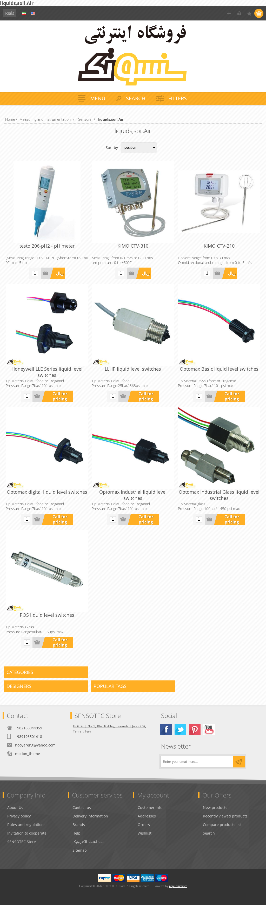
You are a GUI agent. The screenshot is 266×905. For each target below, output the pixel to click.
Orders (144, 824)
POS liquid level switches (47, 615)
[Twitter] (180, 729)
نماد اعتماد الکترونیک (88, 841)
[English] (33, 13)
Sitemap (79, 850)
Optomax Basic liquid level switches (219, 369)
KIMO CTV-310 (132, 246)
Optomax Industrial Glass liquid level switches (219, 495)
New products (215, 807)
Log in (239, 13)
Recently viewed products (225, 816)
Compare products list (222, 824)
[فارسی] (24, 13)
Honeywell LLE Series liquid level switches (47, 372)
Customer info (150, 807)
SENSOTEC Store (21, 841)
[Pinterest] (195, 729)
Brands (78, 824)
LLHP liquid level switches (133, 369)
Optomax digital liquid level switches (47, 492)
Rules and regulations (26, 824)
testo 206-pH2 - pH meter (47, 246)
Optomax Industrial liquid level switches (133, 495)
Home (10, 119)
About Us (15, 807)
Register (229, 13)
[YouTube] (209, 729)
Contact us (81, 807)
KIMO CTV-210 (219, 246)
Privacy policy (19, 816)
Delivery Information (90, 816)
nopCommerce (178, 886)
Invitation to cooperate (26, 833)
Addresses (147, 816)
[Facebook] (166, 729)
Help (76, 833)
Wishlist (144, 833)
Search (209, 833)
